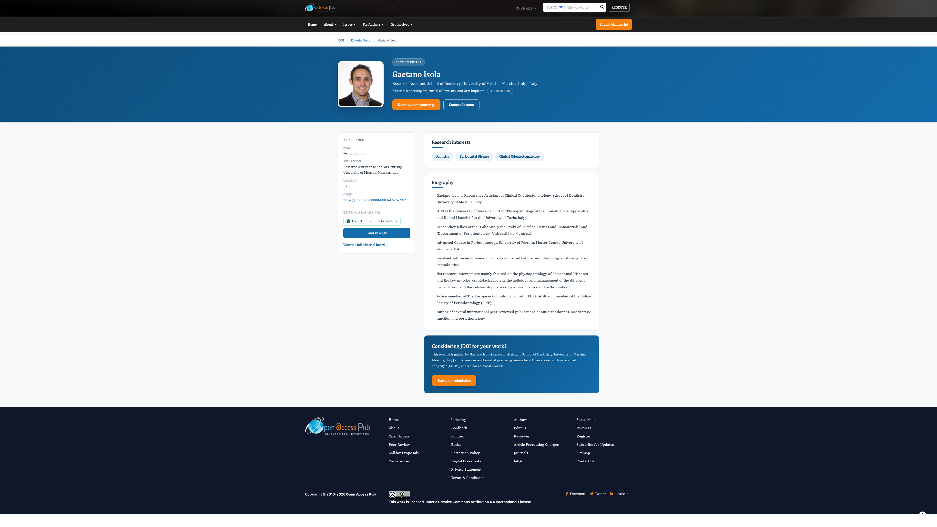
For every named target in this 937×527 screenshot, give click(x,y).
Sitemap (583, 452)
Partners (584, 428)
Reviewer (522, 436)
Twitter (600, 494)
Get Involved (401, 24)
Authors (521, 419)
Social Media (587, 419)
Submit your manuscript (416, 104)
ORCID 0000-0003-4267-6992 (372, 221)
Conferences (399, 461)
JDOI (341, 40)
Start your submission (454, 380)
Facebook (577, 494)
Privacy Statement (466, 469)
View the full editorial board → (366, 245)
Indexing (458, 419)
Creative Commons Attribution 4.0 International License (484, 502)
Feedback (459, 428)
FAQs (518, 461)
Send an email (377, 233)
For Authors (373, 24)
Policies (457, 436)
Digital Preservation (468, 461)
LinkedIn (621, 494)
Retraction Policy (465, 452)
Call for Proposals (404, 452)
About (330, 24)
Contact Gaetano (461, 104)
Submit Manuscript (614, 24)
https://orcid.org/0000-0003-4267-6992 (374, 200)
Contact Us (585, 461)
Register (619, 7)
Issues (349, 24)
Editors (520, 428)
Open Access (399, 436)
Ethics (456, 444)
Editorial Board (361, 40)
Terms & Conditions (467, 477)
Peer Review (399, 444)
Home (312, 24)
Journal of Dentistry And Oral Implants (456, 91)
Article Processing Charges (536, 444)
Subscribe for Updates (595, 444)
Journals (523, 8)
